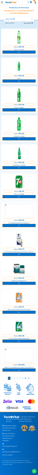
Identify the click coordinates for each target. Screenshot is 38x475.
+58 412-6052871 (8, 455)
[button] (19, 52)
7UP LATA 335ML (19, 194)
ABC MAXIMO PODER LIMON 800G (19, 338)
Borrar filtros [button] (27, 23)
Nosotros (8, 421)
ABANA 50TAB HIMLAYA (19, 281)
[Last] (28, 378)
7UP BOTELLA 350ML (19, 165)
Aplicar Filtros (9, 19)
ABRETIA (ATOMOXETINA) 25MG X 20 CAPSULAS (19, 367)
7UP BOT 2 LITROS (19, 136)
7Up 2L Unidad (19, 107)
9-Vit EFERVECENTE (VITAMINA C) (19, 223)
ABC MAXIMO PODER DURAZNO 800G (19, 310)
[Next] (25, 378)
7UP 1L (19, 78)
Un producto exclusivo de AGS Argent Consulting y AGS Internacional (20, 418)
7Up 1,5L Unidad (19, 49)
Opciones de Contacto (25, 421)
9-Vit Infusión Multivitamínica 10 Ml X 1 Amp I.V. (19, 252)
